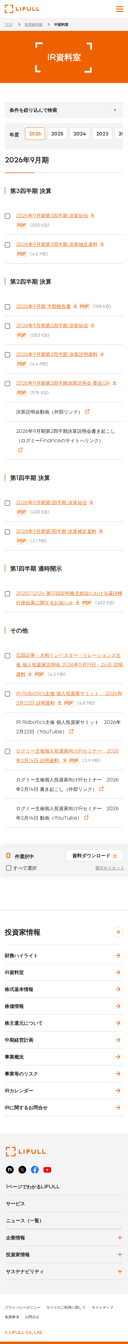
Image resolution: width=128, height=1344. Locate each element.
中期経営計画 (19, 1040)
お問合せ (32, 1317)
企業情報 (15, 1237)
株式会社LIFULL (22, 9)
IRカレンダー (19, 1090)
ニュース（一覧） (25, 1220)
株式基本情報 (19, 989)
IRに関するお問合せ (26, 1107)
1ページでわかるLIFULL (33, 1186)
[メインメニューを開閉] (119, 9)
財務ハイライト (21, 955)
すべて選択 (25, 868)
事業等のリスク (21, 1073)
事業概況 (14, 1056)
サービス (15, 1203)
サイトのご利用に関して (66, 1307)
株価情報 (14, 1006)
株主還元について (24, 1023)
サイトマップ (102, 1307)
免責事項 (12, 1317)
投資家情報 (34, 24)
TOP (9, 24)
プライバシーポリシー (22, 1307)
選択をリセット (109, 868)
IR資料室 (14, 972)
